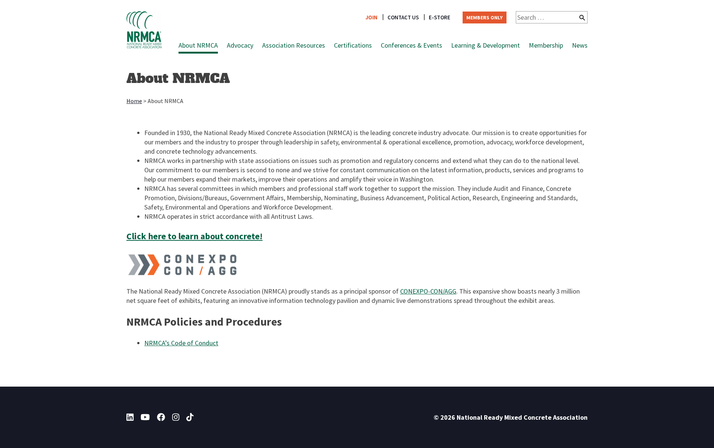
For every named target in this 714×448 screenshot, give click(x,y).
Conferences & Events (411, 45)
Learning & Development (485, 45)
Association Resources (293, 45)
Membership (546, 45)
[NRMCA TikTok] (189, 417)
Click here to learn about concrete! (194, 236)
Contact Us (403, 17)
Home (134, 101)
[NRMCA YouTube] (145, 417)
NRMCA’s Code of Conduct (181, 343)
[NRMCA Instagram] (175, 417)
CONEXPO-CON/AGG (428, 291)
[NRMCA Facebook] (161, 417)
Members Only (484, 17)
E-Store (439, 17)
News (580, 45)
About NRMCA (198, 45)
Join (371, 17)
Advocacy (240, 45)
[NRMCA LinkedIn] (130, 417)
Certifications (353, 45)
